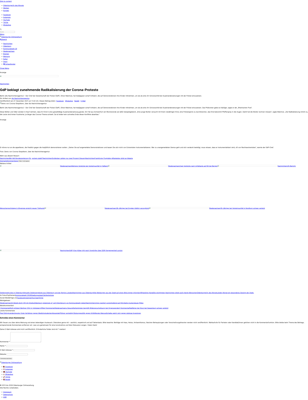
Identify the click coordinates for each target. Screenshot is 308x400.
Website (3, 354)
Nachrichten (7, 44)
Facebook (7, 15)
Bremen (6, 54)
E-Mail (83, 101)
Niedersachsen (9, 51)
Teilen (20, 161)
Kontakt (6, 11)
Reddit (76, 101)
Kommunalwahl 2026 (23, 295)
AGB (4, 397)
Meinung (6, 56)
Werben (6, 8)
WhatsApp (7, 25)
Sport (5, 62)
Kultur (5, 59)
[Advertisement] (154, 133)
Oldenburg (7, 46)
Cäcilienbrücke (48, 295)
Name (3, 346)
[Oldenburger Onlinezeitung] (11, 362)
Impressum (7, 392)
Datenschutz (8, 395)
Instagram (7, 17)
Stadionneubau (37, 295)
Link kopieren (26, 161)
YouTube (6, 20)
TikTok (5, 22)
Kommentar (5, 342)
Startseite (3, 161)
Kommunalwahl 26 (10, 49)
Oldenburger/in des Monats (13, 5)
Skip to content (6, 1)
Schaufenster (10, 64)
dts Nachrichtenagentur (20, 98)
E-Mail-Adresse (6, 350)
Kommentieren (12, 161)
